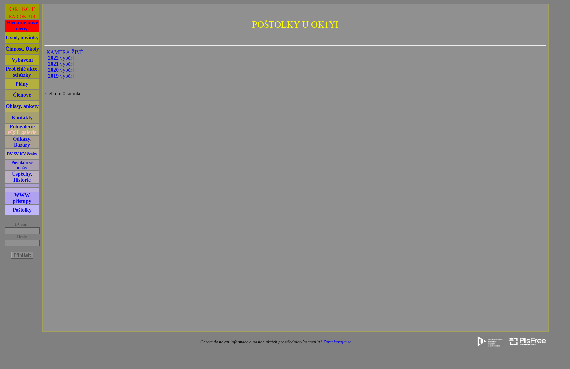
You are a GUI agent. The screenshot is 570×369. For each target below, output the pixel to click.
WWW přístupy (22, 198)
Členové (22, 95)
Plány (22, 84)
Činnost (14, 49)
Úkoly (32, 49)
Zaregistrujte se (337, 341)
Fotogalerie (22, 126)
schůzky (22, 75)
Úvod (12, 37)
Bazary (22, 145)
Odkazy (21, 139)
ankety (31, 106)
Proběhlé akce (21, 69)
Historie (22, 180)
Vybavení (22, 60)
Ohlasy (13, 106)
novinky (29, 37)
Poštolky (22, 210)
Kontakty (22, 117)
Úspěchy (21, 174)
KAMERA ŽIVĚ (65, 52)
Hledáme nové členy (22, 25)
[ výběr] (60, 58)
